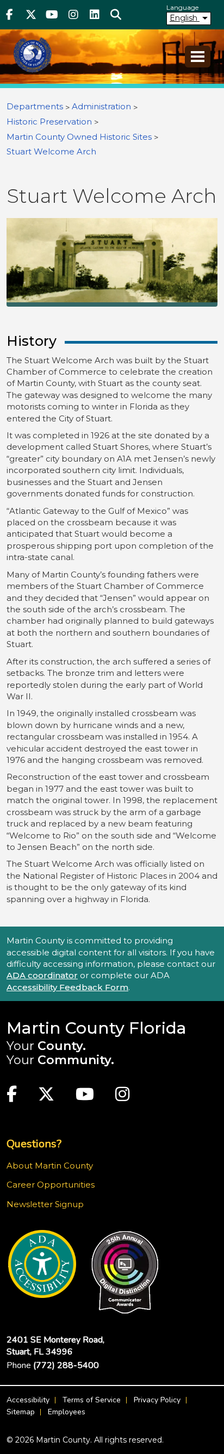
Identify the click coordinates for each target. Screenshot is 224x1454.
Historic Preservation (49, 121)
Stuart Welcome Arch (51, 151)
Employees (66, 1412)
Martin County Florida (96, 1028)
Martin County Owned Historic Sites (79, 137)
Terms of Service (92, 1400)
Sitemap (21, 1412)
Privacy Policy (157, 1400)
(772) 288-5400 (66, 1365)
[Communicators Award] (125, 1272)
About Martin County (50, 1165)
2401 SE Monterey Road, (55, 1346)
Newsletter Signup (45, 1204)
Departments (35, 106)
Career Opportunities (51, 1184)
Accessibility (28, 1400)
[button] (115, 15)
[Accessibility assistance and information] (42, 1264)
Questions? (34, 1143)
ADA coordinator (42, 975)
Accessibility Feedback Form (67, 987)
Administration (101, 106)
